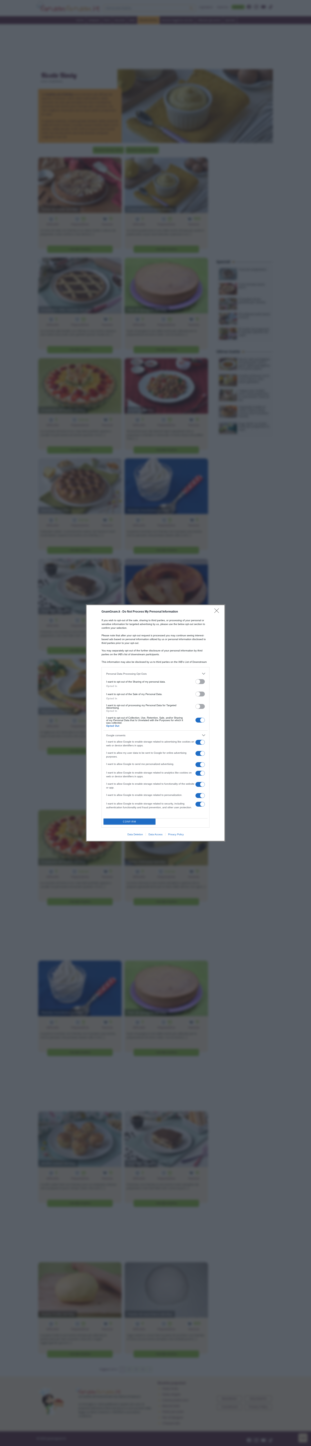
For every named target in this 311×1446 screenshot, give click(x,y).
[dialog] (155, 723)
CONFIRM (129, 821)
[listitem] (155, 674)
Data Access (155, 834)
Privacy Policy (176, 834)
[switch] (200, 681)
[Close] (217, 611)
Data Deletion (135, 834)
